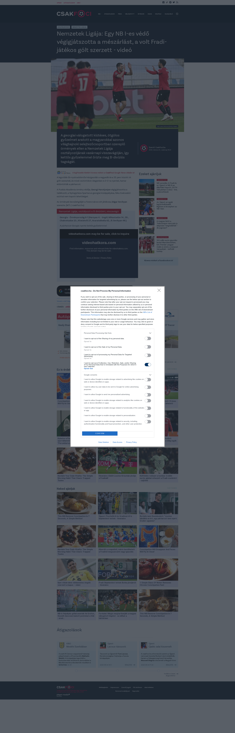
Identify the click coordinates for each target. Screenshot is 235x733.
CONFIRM (99, 433)
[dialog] (117, 366)
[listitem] (117, 333)
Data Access (117, 442)
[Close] (160, 291)
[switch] (148, 338)
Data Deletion (103, 442)
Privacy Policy (131, 442)
